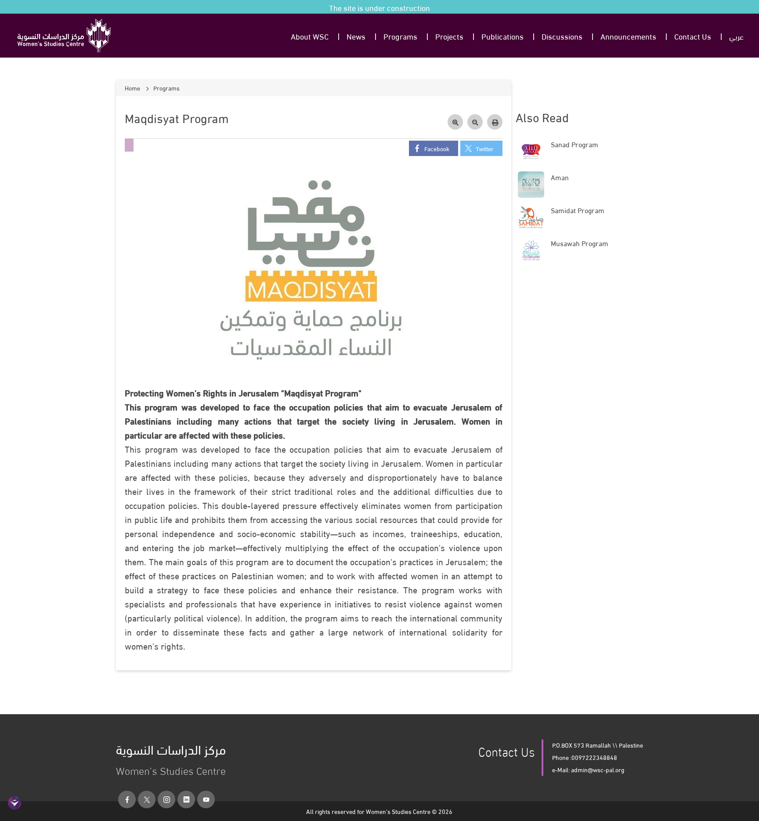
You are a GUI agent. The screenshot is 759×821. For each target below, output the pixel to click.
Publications (502, 36)
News (356, 36)
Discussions (562, 36)
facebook (436, 148)
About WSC (310, 36)
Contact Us (692, 36)
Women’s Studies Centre (171, 757)
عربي (736, 36)
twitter (485, 148)
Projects (449, 36)
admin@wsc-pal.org (597, 769)
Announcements (628, 36)
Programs (400, 36)
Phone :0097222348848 (584, 757)
